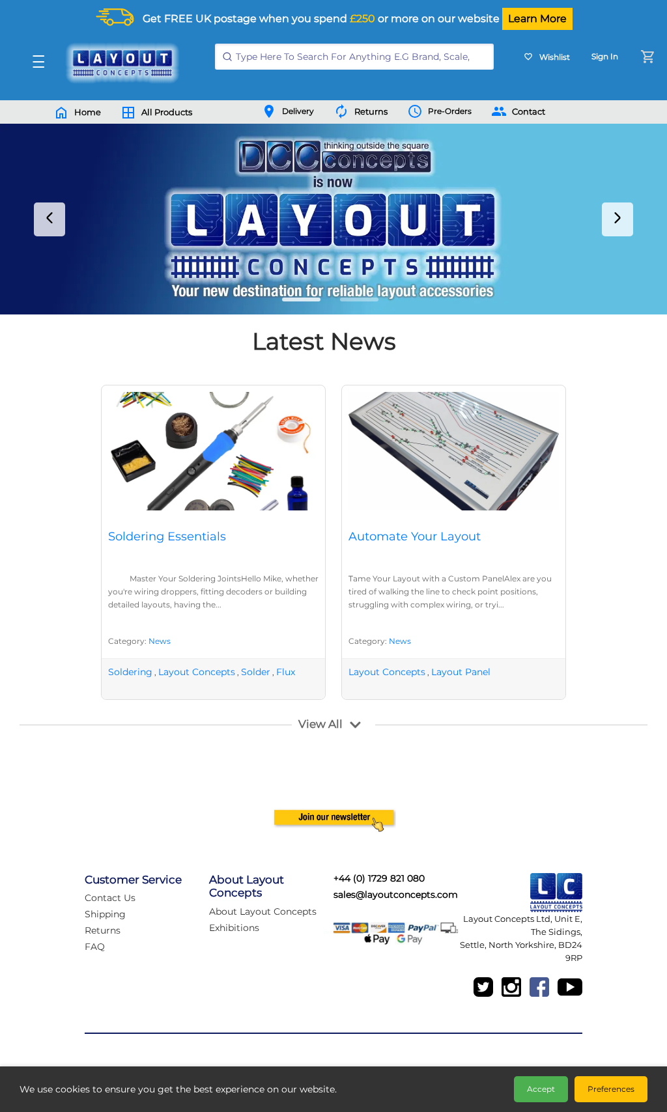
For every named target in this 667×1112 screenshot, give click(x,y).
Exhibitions (234, 928)
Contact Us (110, 898)
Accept (541, 1089)
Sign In (604, 56)
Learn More (537, 18)
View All (320, 723)
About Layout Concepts (263, 911)
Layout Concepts (196, 672)
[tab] (301, 299)
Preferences (611, 1089)
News (160, 641)
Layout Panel (460, 672)
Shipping (105, 914)
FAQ (95, 946)
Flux (285, 672)
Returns (103, 930)
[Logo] (119, 63)
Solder (255, 672)
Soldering (130, 672)
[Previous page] (49, 219)
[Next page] (617, 219)
